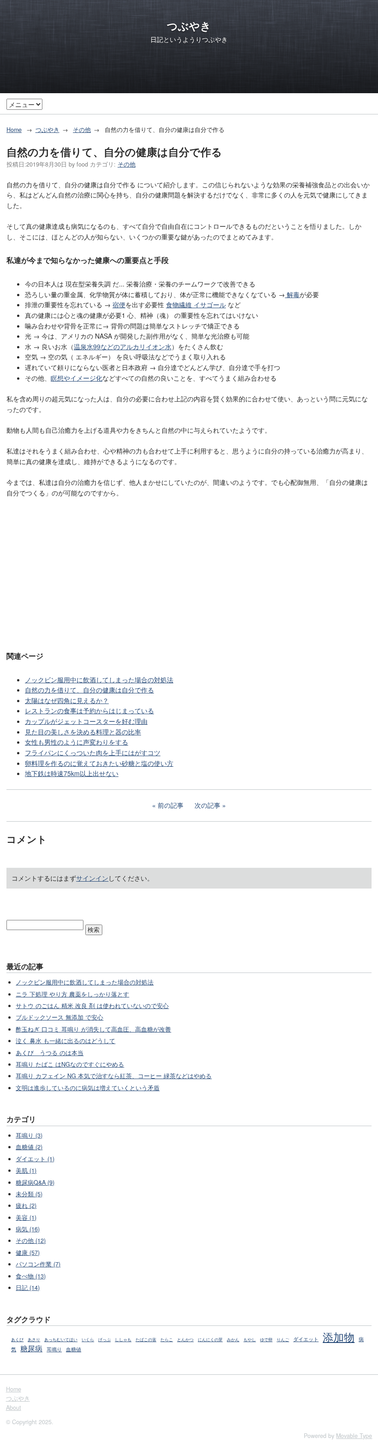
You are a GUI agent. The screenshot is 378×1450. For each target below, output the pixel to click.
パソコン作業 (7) (38, 1264)
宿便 (118, 304)
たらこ (166, 1340)
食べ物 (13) (31, 1276)
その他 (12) (31, 1240)
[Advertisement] (189, 573)
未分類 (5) (29, 1194)
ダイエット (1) (35, 1159)
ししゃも (123, 1340)
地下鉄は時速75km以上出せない (71, 773)
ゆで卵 (266, 1340)
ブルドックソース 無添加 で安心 (59, 1017)
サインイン (92, 878)
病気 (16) (28, 1229)
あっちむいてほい (60, 1340)
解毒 (292, 294)
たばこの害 (146, 1340)
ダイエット (306, 1339)
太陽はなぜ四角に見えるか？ (67, 700)
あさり (34, 1340)
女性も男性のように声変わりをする (76, 741)
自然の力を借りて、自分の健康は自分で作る (89, 689)
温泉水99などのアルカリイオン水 (122, 346)
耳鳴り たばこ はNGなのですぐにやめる (70, 1064)
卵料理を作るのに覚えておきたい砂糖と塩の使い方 (99, 763)
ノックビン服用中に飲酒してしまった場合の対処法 (99, 679)
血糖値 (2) (29, 1147)
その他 (82, 129)
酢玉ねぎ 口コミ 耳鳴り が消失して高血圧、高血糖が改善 (93, 1029)
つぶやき (189, 25)
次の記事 (207, 805)
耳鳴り (54, 1349)
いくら (88, 1340)
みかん (233, 1340)
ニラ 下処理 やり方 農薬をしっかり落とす (72, 994)
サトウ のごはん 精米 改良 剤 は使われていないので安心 (92, 1006)
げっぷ (104, 1340)
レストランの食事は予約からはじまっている (89, 710)
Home (14, 129)
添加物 (338, 1336)
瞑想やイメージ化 (76, 377)
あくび (17, 1340)
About (13, 1407)
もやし (249, 1340)
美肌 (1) (26, 1170)
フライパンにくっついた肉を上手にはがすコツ (92, 752)
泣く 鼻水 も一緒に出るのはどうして (65, 1041)
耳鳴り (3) (29, 1135)
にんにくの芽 (210, 1340)
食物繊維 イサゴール (196, 304)
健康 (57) (28, 1252)
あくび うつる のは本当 (49, 1053)
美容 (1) (26, 1217)
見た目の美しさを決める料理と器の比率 (83, 731)
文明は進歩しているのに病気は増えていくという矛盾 (87, 1088)
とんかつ (185, 1340)
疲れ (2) (26, 1205)
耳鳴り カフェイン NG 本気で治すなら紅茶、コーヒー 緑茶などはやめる (114, 1076)
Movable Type (354, 1436)
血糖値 (73, 1349)
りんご (283, 1340)
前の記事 (170, 805)
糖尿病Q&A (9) (35, 1182)
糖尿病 (31, 1348)
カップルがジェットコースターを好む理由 (86, 721)
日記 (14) (28, 1287)
